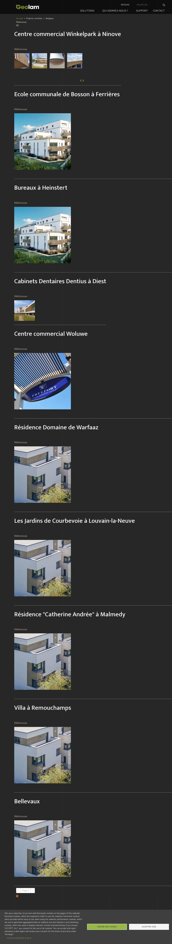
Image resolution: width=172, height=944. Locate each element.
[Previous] (80, 80)
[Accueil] (27, 7)
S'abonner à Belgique (17, 896)
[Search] (164, 5)
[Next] (83, 80)
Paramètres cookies (107, 927)
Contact (159, 10)
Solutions (87, 10)
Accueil (19, 18)
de (146, 4)
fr (142, 4)
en (138, 4)
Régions (125, 4)
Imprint (29, 938)
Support (142, 10)
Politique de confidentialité (15, 938)
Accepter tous (149, 927)
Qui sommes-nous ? (115, 10)
